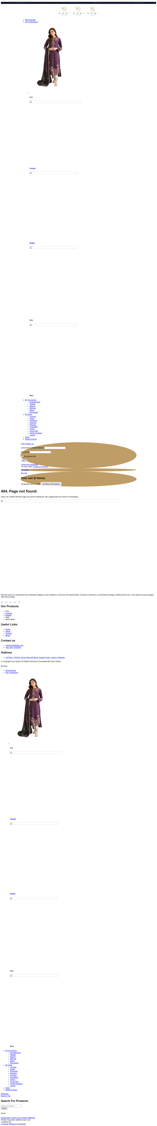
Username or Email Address (32, 448)
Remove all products (17, 1124)
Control (14, 1118)
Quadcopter (5, 1118)
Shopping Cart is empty (30, 484)
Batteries (31, 1118)
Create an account (40, 467)
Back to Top (5, 1096)
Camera (24, 1118)
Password (25, 452)
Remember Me (29, 456)
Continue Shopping (51, 484)
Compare (5, 1124)
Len (18, 1118)
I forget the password (29, 465)
